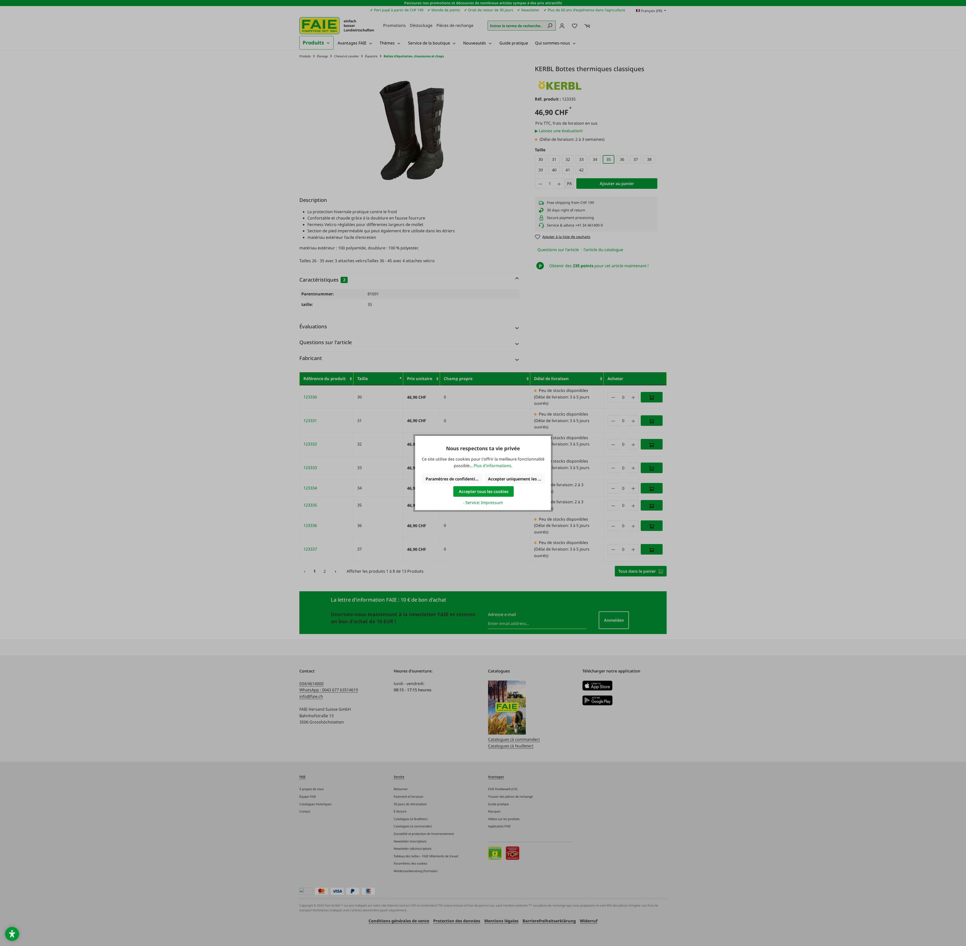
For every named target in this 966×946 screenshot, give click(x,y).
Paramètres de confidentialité (454, 479)
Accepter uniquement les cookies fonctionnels (516, 479)
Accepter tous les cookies (483, 491)
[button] (12, 934)
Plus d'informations (492, 465)
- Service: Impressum (483, 502)
